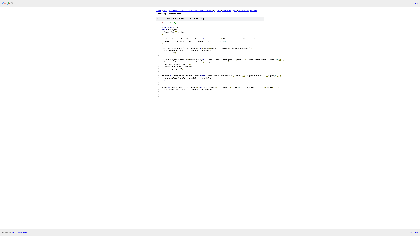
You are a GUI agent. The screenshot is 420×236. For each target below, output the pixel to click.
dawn (158, 10)
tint (165, 10)
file (201, 19)
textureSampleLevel (247, 10)
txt (411, 232)
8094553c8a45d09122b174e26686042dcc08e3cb (191, 10)
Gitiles (13, 233)
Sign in (415, 3)
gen (235, 10)
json (416, 232)
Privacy (19, 233)
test (219, 10)
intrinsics (226, 10)
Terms (25, 233)
